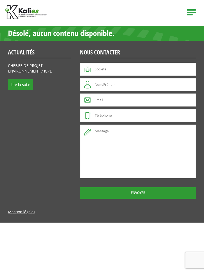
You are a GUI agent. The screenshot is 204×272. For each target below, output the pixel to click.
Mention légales (21, 211)
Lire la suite (20, 84)
